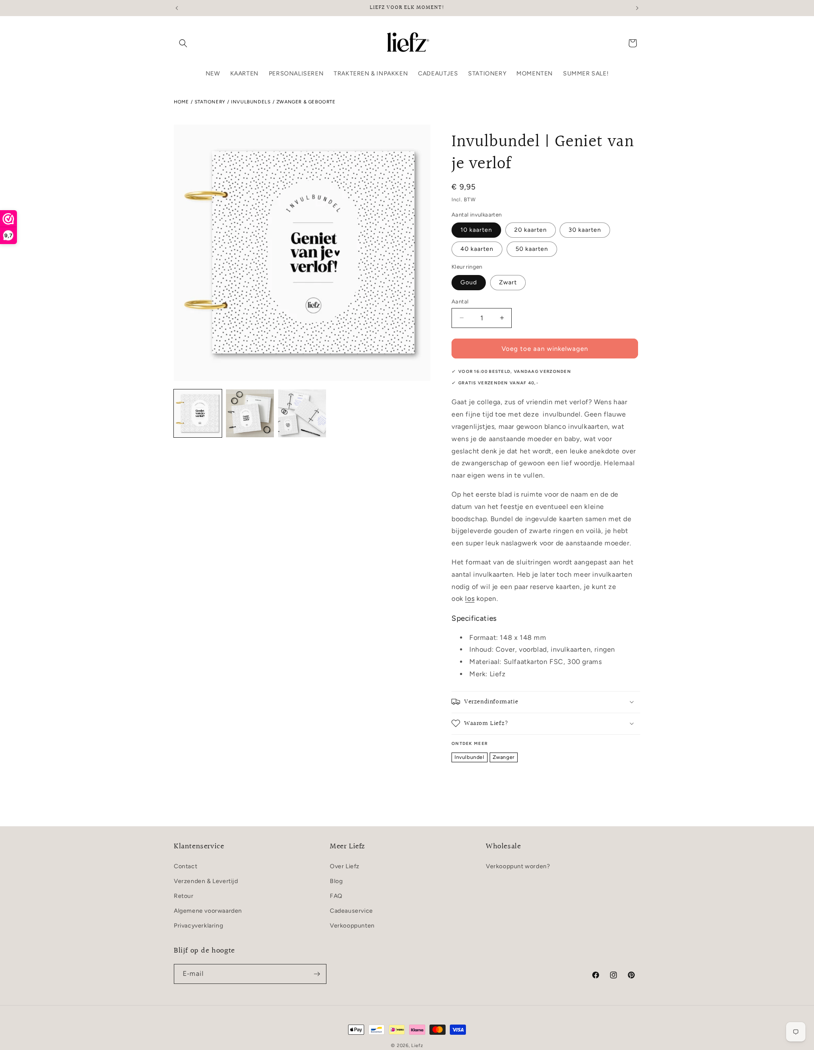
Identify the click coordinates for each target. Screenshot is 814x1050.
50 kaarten (532, 249)
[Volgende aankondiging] (637, 8)
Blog (336, 880)
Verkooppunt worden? (518, 865)
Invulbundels (250, 102)
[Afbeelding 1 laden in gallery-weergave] (198, 413)
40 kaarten (476, 249)
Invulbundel (469, 757)
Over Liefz (345, 865)
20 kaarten (530, 229)
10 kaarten (476, 229)
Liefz (417, 1045)
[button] (183, 43)
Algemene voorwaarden (208, 910)
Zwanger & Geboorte (306, 102)
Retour (184, 895)
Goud (468, 282)
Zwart (508, 282)
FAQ (336, 895)
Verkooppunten (352, 925)
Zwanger (504, 757)
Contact (185, 865)
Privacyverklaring (198, 925)
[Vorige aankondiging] (176, 8)
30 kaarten (585, 229)
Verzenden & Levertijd (206, 880)
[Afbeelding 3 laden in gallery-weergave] (302, 413)
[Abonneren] (316, 974)
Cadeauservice (351, 910)
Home (181, 102)
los (469, 598)
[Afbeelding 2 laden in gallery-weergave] (250, 413)
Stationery (210, 102)
